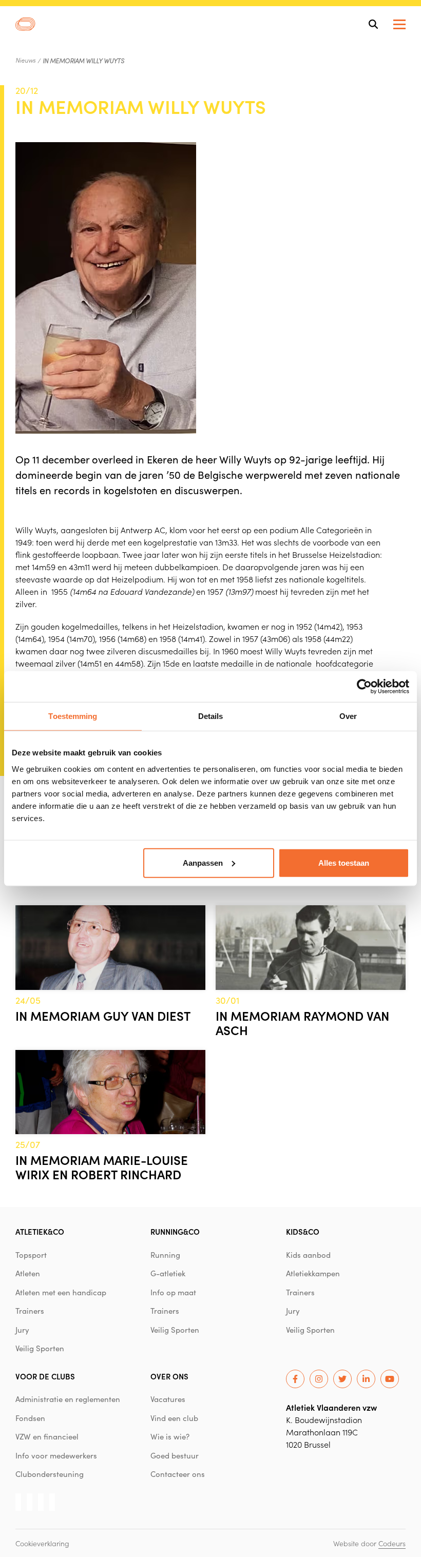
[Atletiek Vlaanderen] (25, 24)
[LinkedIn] (366, 1379)
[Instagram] (319, 1379)
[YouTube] (389, 1379)
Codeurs (392, 1543)
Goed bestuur (174, 1455)
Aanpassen (203, 862)
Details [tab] (210, 716)
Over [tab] (348, 716)
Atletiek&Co (39, 1231)
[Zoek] (373, 24)
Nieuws (25, 60)
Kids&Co (302, 1231)
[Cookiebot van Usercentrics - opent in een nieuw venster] (364, 686)
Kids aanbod (308, 1255)
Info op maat (173, 1292)
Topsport (31, 1255)
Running (165, 1255)
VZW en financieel (47, 1436)
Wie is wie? (169, 1436)
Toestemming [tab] (72, 716)
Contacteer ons (177, 1474)
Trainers (29, 1311)
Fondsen (30, 1418)
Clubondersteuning (49, 1474)
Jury (22, 1330)
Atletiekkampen (313, 1273)
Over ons (169, 1376)
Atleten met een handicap (60, 1292)
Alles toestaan (343, 862)
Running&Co (175, 1231)
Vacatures (167, 1399)
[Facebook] (295, 1379)
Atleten (27, 1273)
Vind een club (174, 1418)
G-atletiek (167, 1273)
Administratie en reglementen (67, 1399)
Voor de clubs (45, 1376)
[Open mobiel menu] (399, 24)
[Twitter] (342, 1379)
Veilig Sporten (39, 1348)
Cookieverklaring (42, 1543)
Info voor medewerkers (56, 1455)
